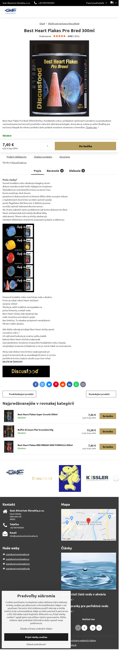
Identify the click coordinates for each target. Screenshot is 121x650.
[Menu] (115, 12)
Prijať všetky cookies (36, 637)
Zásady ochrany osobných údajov (80, 640)
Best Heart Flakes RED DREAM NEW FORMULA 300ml (45, 445)
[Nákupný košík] (107, 12)
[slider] (59, 36)
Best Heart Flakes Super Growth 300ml (38, 414)
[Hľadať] (100, 12)
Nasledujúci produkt (99, 394)
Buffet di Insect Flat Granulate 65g (35, 429)
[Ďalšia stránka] (99, 628)
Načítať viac (88, 619)
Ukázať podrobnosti (36, 644)
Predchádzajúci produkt (21, 394)
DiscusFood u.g (19, 162)
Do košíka (85, 146)
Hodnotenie (45, 36)
